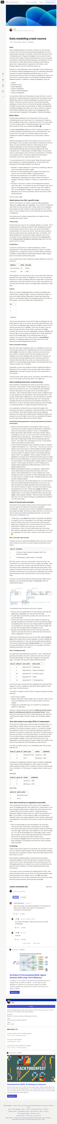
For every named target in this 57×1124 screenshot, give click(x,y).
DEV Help (45, 1109)
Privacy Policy (29, 1115)
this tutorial (21, 877)
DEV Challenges (16, 1109)
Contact (46, 1111)
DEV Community (8, 1105)
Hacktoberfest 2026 (38, 1089)
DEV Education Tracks (36, 1109)
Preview (23, 897)
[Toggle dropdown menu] (51, 902)
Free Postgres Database (23, 1113)
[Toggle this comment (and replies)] (11, 906)
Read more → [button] (14, 992)
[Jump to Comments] (3, 80)
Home (9, 1109)
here (38, 157)
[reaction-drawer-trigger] (3, 74)
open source (19, 1117)
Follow (31, 1006)
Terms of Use (37, 1115)
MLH (38, 1113)
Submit (16, 897)
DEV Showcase (34, 1111)
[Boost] (3, 91)
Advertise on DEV (12, 1111)
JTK (14, 29)
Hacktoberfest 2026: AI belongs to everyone (26, 1084)
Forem (11, 1117)
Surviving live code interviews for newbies (19, 1046)
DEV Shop (33, 1113)
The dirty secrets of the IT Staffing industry (19, 1034)
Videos (28, 1109)
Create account (50, 2)
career (24, 42)
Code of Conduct (27, 943)
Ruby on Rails (25, 1119)
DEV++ (23, 1109)
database (31, 42)
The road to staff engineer (14, 1040)
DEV (34, 1117)
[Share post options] (2, 96)
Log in (41, 2)
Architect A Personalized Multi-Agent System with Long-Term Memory (28, 976)
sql (11, 42)
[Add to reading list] (3, 86)
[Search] (7, 2)
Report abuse (36, 943)
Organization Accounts (23, 1111)
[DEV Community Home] (2, 2)
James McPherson (19, 903)
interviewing (17, 42)
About (41, 1111)
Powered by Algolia (30, 2)
